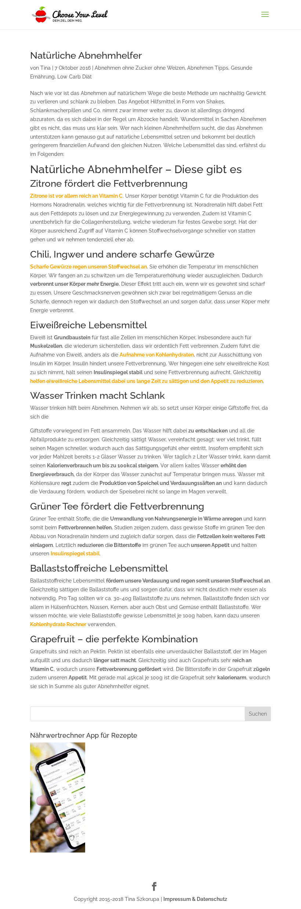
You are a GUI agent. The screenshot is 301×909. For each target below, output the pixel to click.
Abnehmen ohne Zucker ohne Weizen (140, 68)
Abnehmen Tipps (207, 68)
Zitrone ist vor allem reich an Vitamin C (76, 196)
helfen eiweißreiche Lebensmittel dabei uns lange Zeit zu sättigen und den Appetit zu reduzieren (146, 381)
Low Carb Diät (74, 77)
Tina (45, 68)
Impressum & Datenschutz (195, 899)
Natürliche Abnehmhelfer (86, 55)
